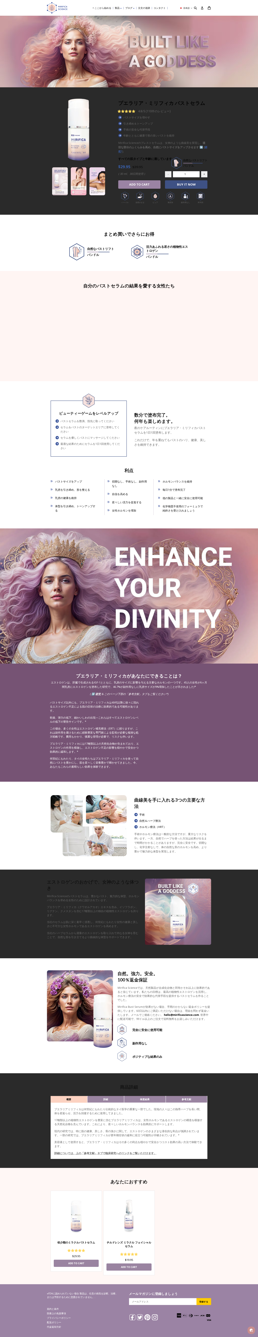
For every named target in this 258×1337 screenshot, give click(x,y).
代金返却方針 (54, 1326)
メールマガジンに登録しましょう (153, 1293)
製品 (119, 8)
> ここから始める (102, 8)
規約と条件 (53, 1309)
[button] (186, 8)
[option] (60, 181)
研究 (98, 694)
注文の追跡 (144, 8)
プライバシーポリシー (59, 1318)
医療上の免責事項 (56, 1313)
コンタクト (160, 8)
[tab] (69, 1099)
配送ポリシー (54, 1322)
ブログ (130, 8)
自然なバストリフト (100, 251)
